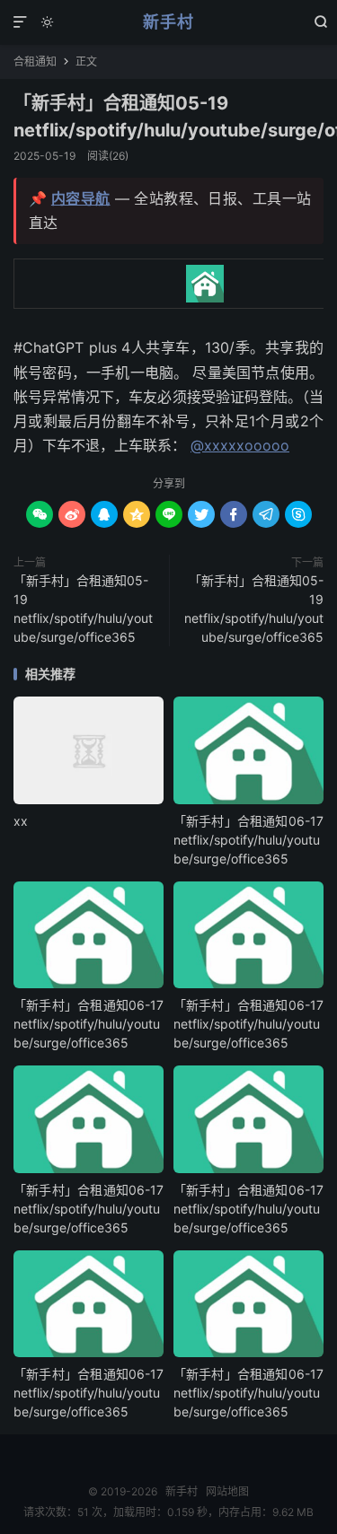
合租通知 (35, 61)
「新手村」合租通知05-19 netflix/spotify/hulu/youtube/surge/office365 (83, 608)
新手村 (168, 22)
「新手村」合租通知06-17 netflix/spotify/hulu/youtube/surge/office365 (248, 839)
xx (20, 820)
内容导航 (81, 198)
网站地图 (227, 1491)
